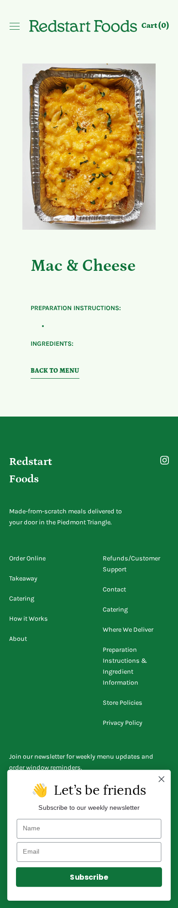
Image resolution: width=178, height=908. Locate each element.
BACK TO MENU (55, 371)
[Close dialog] (161, 779)
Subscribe (89, 877)
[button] (155, 27)
